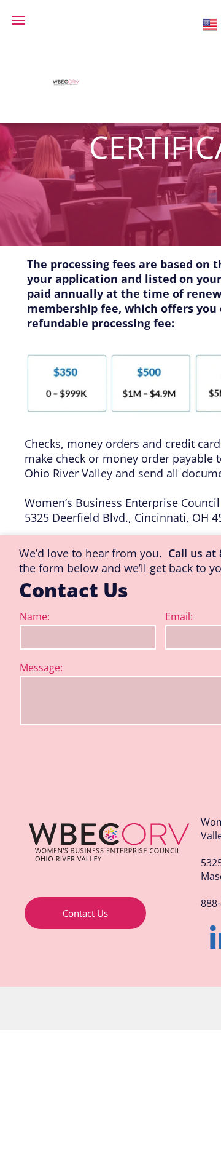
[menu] (18, 20)
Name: (35, 616)
